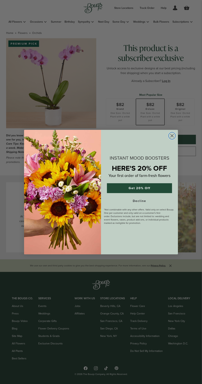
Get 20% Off (139, 188)
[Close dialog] (172, 135)
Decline (139, 201)
